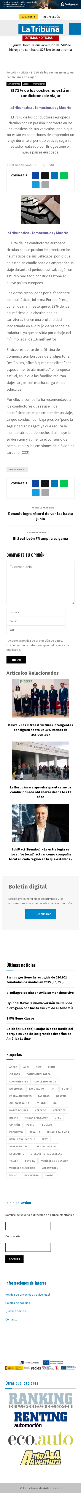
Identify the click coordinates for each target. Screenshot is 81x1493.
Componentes (14, 83)
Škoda (49, 1175)
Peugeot (46, 1124)
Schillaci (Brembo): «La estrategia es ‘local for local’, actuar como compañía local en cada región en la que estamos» (40, 854)
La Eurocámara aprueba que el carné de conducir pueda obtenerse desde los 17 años (40, 792)
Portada (11, 72)
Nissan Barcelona (36, 1117)
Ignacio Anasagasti (21, 165)
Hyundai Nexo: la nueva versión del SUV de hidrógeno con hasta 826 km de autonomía (40, 47)
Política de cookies (17, 1303)
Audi (26, 1067)
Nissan (13, 1117)
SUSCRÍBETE (28, 16)
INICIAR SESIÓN (51, 16)
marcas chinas (18, 1110)
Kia (55, 1103)
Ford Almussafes (20, 1096)
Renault (34, 1132)
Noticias (23, 72)
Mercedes (59, 1110)
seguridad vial (17, 469)
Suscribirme (43, 914)
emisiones (16, 1088)
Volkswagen (50, 1168)
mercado (40, 1110)
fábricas (43, 1096)
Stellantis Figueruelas (46, 1153)
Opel (58, 1117)
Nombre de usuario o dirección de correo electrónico (39, 1215)
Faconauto (36, 1088)
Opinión (14, 1124)
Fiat (53, 1088)
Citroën (14, 1074)
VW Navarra (31, 1175)
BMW (38, 1067)
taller (13, 1160)
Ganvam (61, 1096)
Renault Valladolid (22, 1139)
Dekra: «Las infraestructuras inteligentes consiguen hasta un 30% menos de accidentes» (40, 730)
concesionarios (45, 1081)
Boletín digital (27, 886)
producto (16, 1132)
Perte (30, 1124)
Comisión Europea (39, 1074)
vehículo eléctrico (22, 1168)
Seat (45, 1139)
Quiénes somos (15, 1311)
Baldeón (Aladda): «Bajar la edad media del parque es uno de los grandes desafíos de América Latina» (39, 1033)
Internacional (38, 83)
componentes (18, 1081)
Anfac (13, 1067)
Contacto (11, 1319)
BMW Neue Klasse (20, 1018)
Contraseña (12, 1236)
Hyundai (41, 1103)
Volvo (13, 1175)
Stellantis (16, 1153)
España (26, 83)
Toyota (30, 1160)
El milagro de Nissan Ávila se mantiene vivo (40, 992)
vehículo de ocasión (54, 1160)
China (51, 1067)
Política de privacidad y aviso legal (27, 1294)
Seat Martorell (19, 1146)
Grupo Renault (19, 1103)
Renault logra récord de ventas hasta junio (40, 516)
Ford (65, 1088)
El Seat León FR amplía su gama (40, 538)
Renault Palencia (58, 1132)
